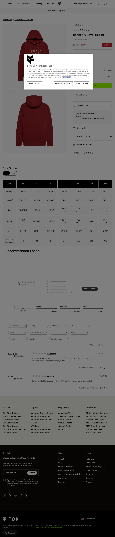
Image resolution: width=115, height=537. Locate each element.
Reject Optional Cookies (63, 83)
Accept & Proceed (82, 83)
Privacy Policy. (67, 77)
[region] (58, 72)
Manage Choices (34, 83)
